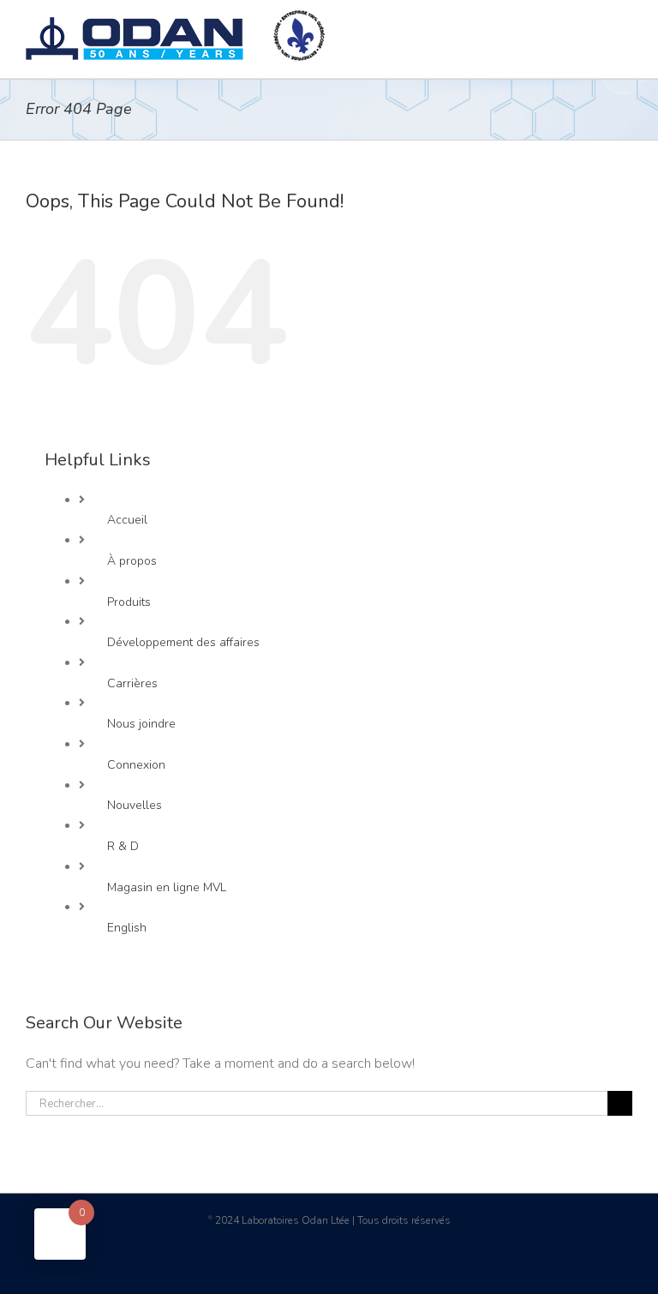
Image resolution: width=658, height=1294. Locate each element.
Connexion (136, 765)
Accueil (127, 520)
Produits (129, 602)
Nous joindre (141, 724)
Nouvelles (134, 805)
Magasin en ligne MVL (166, 887)
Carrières (132, 683)
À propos (132, 561)
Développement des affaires (183, 642)
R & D (123, 846)
